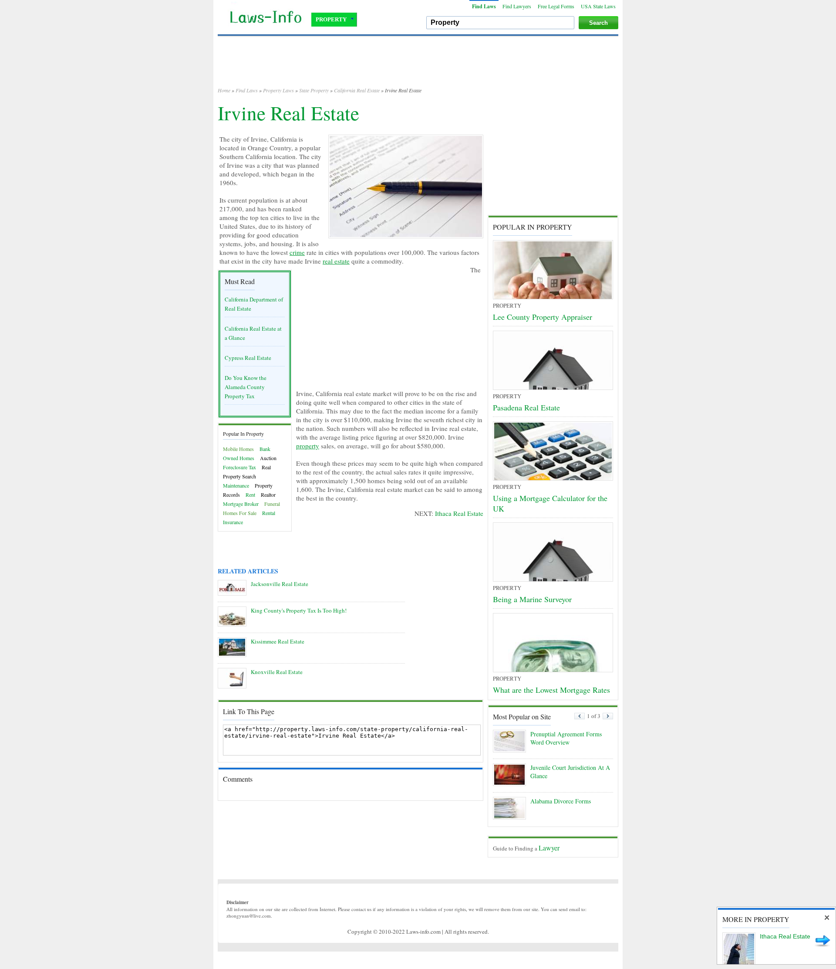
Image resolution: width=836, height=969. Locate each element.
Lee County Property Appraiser (542, 317)
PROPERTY (331, 19)
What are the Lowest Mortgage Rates (551, 689)
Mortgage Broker (241, 503)
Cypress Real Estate (248, 358)
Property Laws (278, 90)
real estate (336, 261)
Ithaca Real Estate (459, 513)
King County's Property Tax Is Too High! (299, 610)
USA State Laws (598, 6)
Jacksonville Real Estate (279, 584)
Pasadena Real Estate (526, 407)
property (307, 445)
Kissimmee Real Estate (277, 641)
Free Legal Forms (556, 6)
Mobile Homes (238, 448)
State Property (314, 90)
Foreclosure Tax (239, 467)
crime (297, 252)
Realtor (268, 494)
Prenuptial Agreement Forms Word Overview (566, 738)
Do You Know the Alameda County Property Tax (245, 387)
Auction (268, 457)
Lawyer (549, 847)
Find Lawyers (516, 6)
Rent (250, 494)
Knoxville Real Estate (277, 672)
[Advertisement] (418, 65)
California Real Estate (357, 90)
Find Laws (484, 6)
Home (224, 90)
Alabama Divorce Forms (560, 801)
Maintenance (236, 485)
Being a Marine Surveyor (532, 599)
